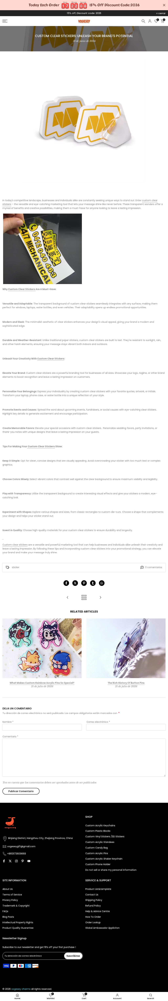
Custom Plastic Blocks (97, 831)
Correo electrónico (98, 722)
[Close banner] (164, 5)
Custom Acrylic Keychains (100, 825)
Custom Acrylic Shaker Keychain (103, 858)
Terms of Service (12, 894)
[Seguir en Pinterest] (22, 861)
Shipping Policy (93, 900)
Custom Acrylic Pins (96, 853)
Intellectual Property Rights (17, 922)
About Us (7, 889)
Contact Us (91, 894)
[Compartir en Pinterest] (84, 583)
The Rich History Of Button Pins (126, 683)
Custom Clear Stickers (22, 289)
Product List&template (98, 889)
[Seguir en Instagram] (16, 861)
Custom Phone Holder (97, 864)
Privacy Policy (10, 900)
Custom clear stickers (15, 544)
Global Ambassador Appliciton (102, 928)
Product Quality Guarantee (17, 928)
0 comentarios (153, 567)
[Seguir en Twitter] (10, 861)
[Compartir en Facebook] (66, 583)
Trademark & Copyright (16, 905)
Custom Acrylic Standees (99, 842)
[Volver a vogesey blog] (84, 597)
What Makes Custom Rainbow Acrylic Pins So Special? (42, 683)
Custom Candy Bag (96, 847)
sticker (15, 567)
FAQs (5, 911)
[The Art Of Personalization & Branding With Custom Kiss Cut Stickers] (100, 597)
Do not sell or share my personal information (110, 870)
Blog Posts (8, 917)
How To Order (93, 917)
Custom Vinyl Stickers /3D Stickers (104, 836)
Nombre (7, 722)
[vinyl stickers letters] (42, 249)
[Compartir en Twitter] (75, 583)
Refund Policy (93, 905)
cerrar (8, 13)
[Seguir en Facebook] (3, 861)
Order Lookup (93, 922)
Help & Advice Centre (97, 911)
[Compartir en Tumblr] (93, 583)
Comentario (10, 736)
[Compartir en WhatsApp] (102, 583)
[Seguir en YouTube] (28, 861)
